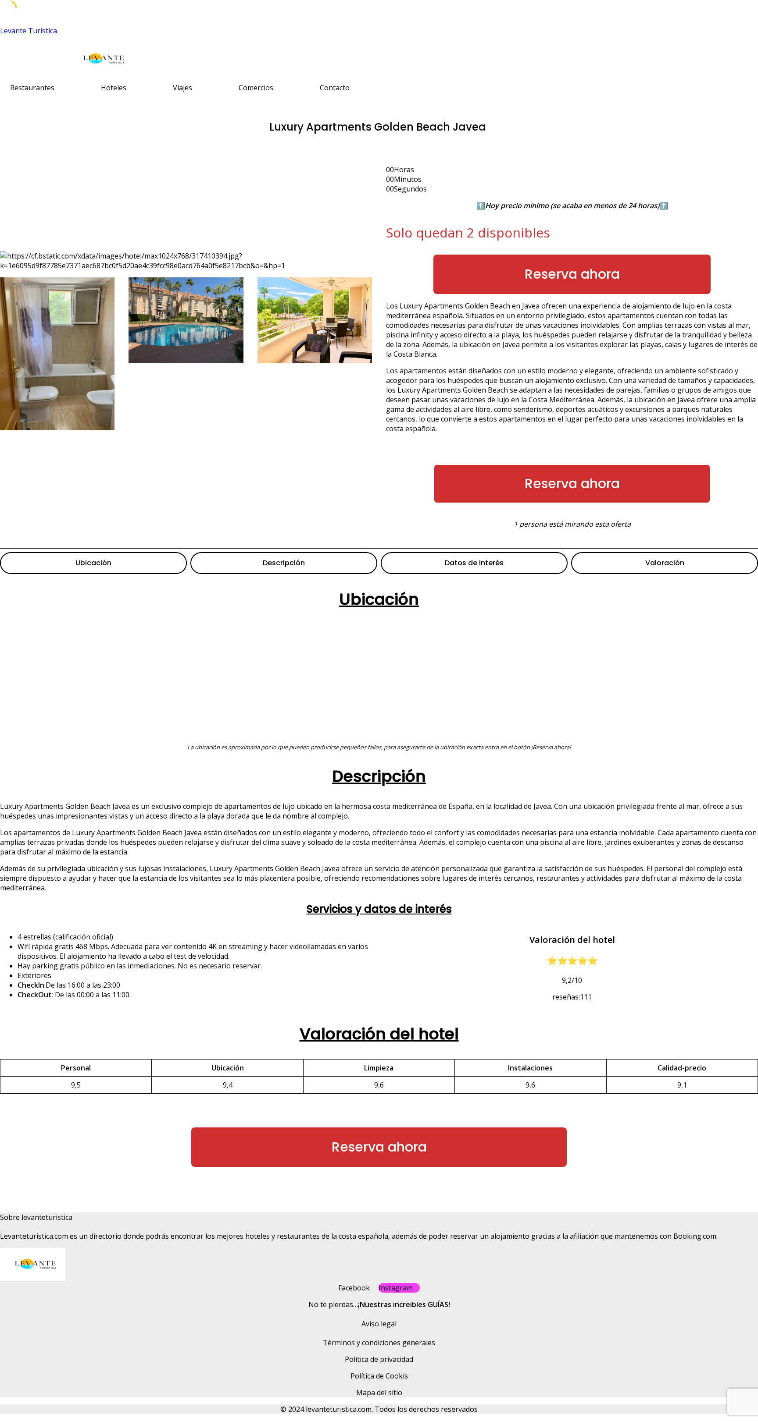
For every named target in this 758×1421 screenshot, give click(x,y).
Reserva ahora (572, 274)
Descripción (284, 563)
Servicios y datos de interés (379, 909)
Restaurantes (32, 87)
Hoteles (113, 87)
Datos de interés (474, 563)
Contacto (335, 87)
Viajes (182, 87)
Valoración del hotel (379, 1034)
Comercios (256, 87)
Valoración (664, 563)
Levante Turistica (28, 30)
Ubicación (93, 563)
